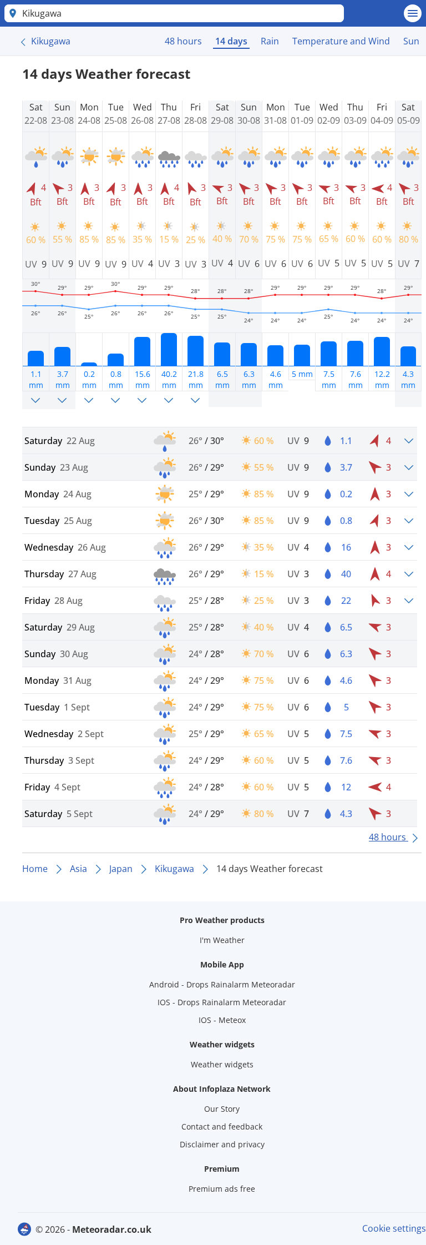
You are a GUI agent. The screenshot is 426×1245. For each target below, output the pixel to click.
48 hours (183, 41)
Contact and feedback (221, 1126)
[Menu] (413, 13)
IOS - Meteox (222, 1020)
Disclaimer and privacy (222, 1144)
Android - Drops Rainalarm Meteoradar (222, 984)
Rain (270, 41)
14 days (231, 41)
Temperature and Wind (341, 41)
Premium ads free (222, 1188)
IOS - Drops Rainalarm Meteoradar (222, 1002)
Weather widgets (222, 1064)
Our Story (222, 1108)
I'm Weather (222, 940)
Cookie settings (394, 1228)
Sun (411, 41)
